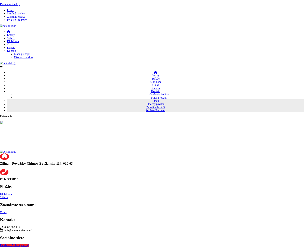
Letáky (11, 34)
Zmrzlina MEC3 (16, 16)
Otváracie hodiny (23, 57)
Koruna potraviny (10, 4)
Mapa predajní (22, 53)
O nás (10, 44)
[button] (155, 50)
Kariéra (11, 47)
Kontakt (11, 50)
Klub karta (13, 41)
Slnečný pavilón (16, 13)
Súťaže (11, 38)
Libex (10, 10)
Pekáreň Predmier (17, 19)
